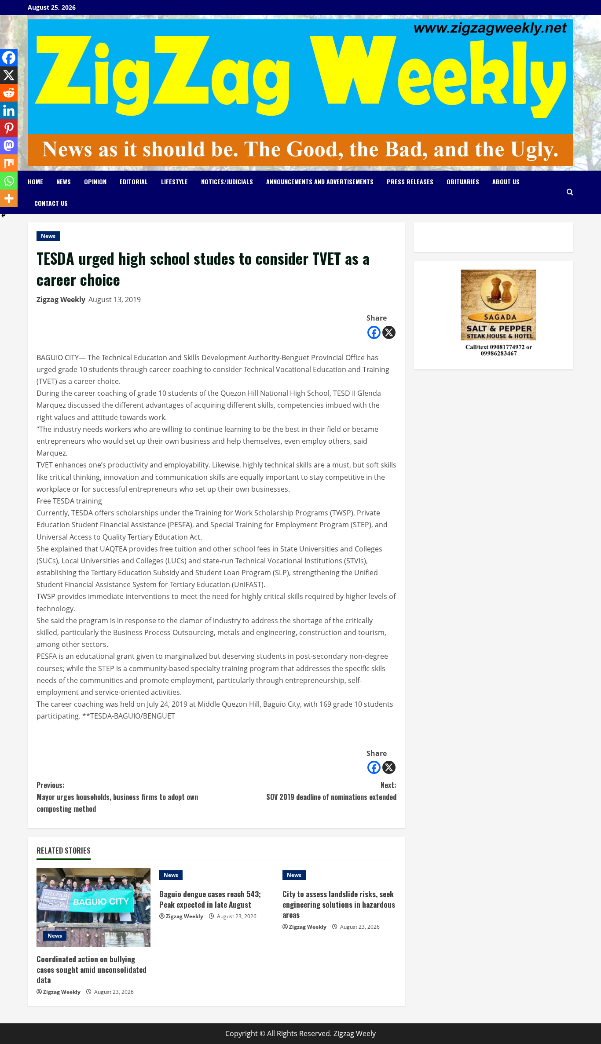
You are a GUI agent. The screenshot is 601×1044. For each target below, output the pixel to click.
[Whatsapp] (9, 181)
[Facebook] (374, 332)
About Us (506, 181)
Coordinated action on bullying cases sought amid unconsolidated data (92, 969)
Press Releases (410, 181)
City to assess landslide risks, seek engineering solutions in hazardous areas (338, 904)
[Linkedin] (9, 110)
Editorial (134, 181)
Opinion (95, 181)
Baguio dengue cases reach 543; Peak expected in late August (210, 899)
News (63, 181)
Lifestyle (174, 181)
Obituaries (463, 181)
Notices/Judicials (227, 181)
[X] (389, 332)
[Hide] (3, 215)
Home (35, 181)
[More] (9, 198)
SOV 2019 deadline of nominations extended (331, 791)
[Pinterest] (9, 128)
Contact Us (51, 203)
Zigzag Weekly (61, 299)
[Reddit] (9, 93)
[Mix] (9, 163)
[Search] (570, 192)
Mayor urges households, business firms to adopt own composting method (117, 797)
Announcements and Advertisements (320, 181)
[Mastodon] (9, 145)
